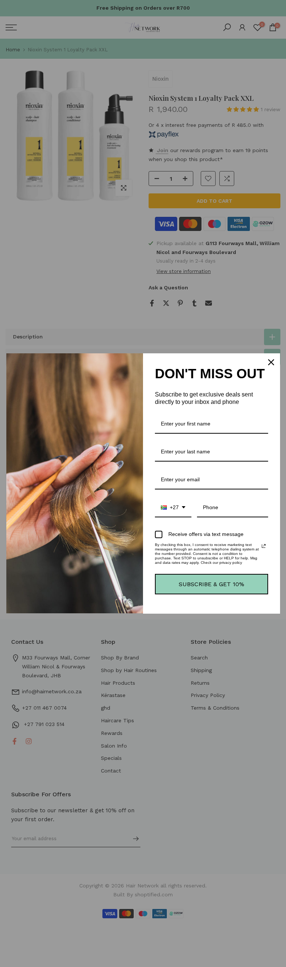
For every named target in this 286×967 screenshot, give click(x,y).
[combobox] (173, 507)
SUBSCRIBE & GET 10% (211, 584)
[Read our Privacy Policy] (263, 546)
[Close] (271, 362)
